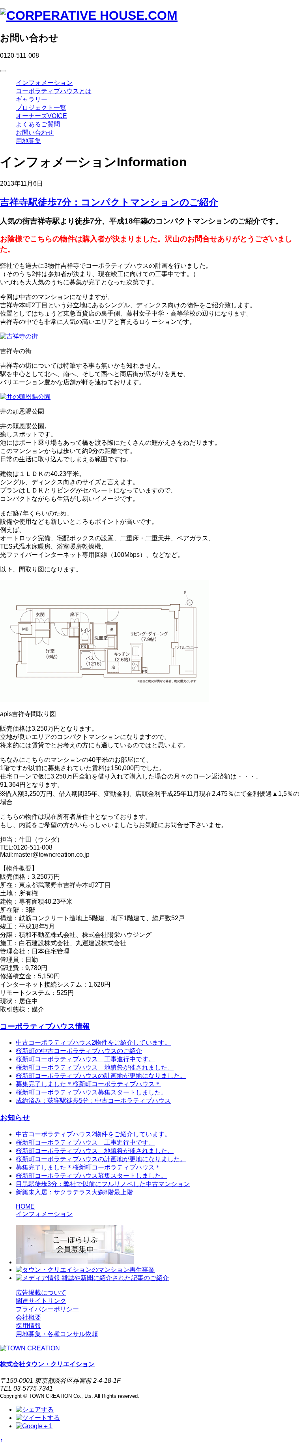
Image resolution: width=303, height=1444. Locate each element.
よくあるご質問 (38, 124)
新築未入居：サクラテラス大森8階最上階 (74, 1192)
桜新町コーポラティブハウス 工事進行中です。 (85, 1059)
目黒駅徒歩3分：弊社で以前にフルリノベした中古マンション (103, 1184)
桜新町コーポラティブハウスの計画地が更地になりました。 (101, 1075)
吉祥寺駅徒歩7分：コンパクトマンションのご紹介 (109, 202)
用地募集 (28, 140)
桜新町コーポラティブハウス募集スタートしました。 (91, 1092)
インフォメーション (44, 82)
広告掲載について (41, 1292)
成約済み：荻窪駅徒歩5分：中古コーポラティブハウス (93, 1100)
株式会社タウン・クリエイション (47, 1364)
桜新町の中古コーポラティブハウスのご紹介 (79, 1050)
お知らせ (15, 1117)
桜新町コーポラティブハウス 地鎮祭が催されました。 (95, 1067)
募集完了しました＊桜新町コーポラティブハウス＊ (88, 1084)
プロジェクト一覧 (41, 107)
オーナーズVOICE (41, 116)
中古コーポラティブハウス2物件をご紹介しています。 (93, 1042)
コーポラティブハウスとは (54, 91)
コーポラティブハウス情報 (45, 1026)
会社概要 (28, 1317)
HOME (25, 1206)
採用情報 (28, 1325)
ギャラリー (31, 99)
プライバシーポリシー (47, 1309)
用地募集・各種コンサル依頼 (57, 1334)
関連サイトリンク (41, 1300)
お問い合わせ (35, 132)
